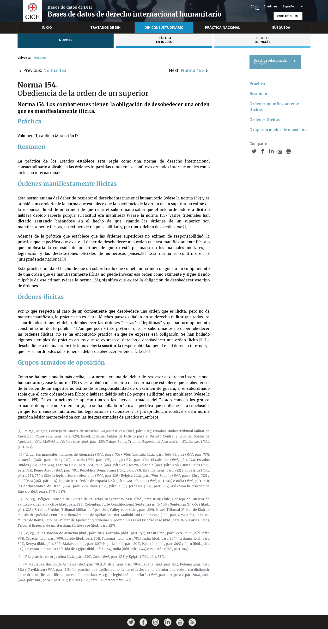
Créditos (271, 6)
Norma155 (192, 70)
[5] (201, 340)
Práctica (257, 84)
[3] (64, 259)
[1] (185, 227)
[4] (75, 328)
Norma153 (54, 70)
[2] (143, 253)
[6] (147, 351)
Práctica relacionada (270, 61)
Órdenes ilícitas (264, 119)
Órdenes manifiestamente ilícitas (274, 107)
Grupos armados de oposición (278, 130)
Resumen (258, 94)
